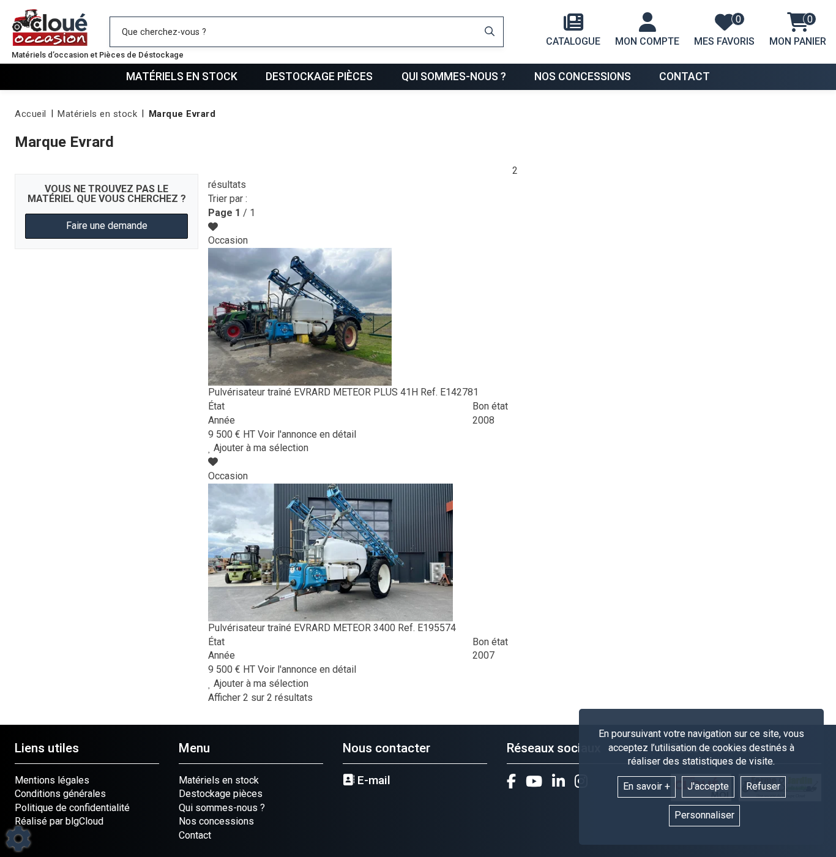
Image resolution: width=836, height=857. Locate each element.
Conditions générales (60, 793)
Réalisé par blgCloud (59, 821)
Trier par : (227, 198)
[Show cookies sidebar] (18, 838)
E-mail (372, 780)
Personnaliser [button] (704, 815)
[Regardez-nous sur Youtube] (534, 781)
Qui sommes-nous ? (453, 76)
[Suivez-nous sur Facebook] (511, 781)
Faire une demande (106, 225)
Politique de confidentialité (72, 808)
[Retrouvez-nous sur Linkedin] (558, 781)
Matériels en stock (181, 76)
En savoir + (646, 786)
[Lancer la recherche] (490, 32)
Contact (684, 76)
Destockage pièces (319, 76)
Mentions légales (52, 780)
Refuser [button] (763, 786)
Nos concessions (582, 76)
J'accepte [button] (708, 786)
